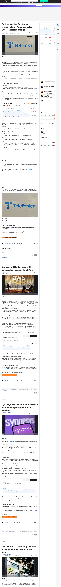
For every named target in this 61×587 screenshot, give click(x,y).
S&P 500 (42, 25)
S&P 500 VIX (42, 28)
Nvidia (10, 569)
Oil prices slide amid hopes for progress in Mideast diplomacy (48, 78)
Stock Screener (37, 2)
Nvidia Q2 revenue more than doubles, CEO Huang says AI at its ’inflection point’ (49, 68)
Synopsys (11, 427)
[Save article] (31, 19)
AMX (31, 155)
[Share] (29, 19)
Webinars (42, 114)
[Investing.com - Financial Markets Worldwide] (5, 1)
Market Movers (43, 94)
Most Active (42, 96)
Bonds (50, 10)
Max (13, 94)
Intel (37, 578)
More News (47, 90)
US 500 (42, 22)
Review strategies (15, 323)
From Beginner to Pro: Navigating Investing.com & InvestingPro (48, 118)
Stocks (53, 10)
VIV (25, 175)
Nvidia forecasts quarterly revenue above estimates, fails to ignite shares (49, 86)
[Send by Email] (19, 229)
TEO (33, 73)
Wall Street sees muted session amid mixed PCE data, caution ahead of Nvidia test (49, 73)
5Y (11, 94)
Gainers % (46, 96)
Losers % (50, 96)
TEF (23, 47)
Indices (42, 10)
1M (6, 94)
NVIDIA (3, 317)
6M (8, 94)
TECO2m (6, 137)
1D (3, 94)
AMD (33, 578)
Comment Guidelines (4, 381)
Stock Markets (9, 18)
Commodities (46, 10)
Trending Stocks (44, 123)
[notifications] (57, 0)
